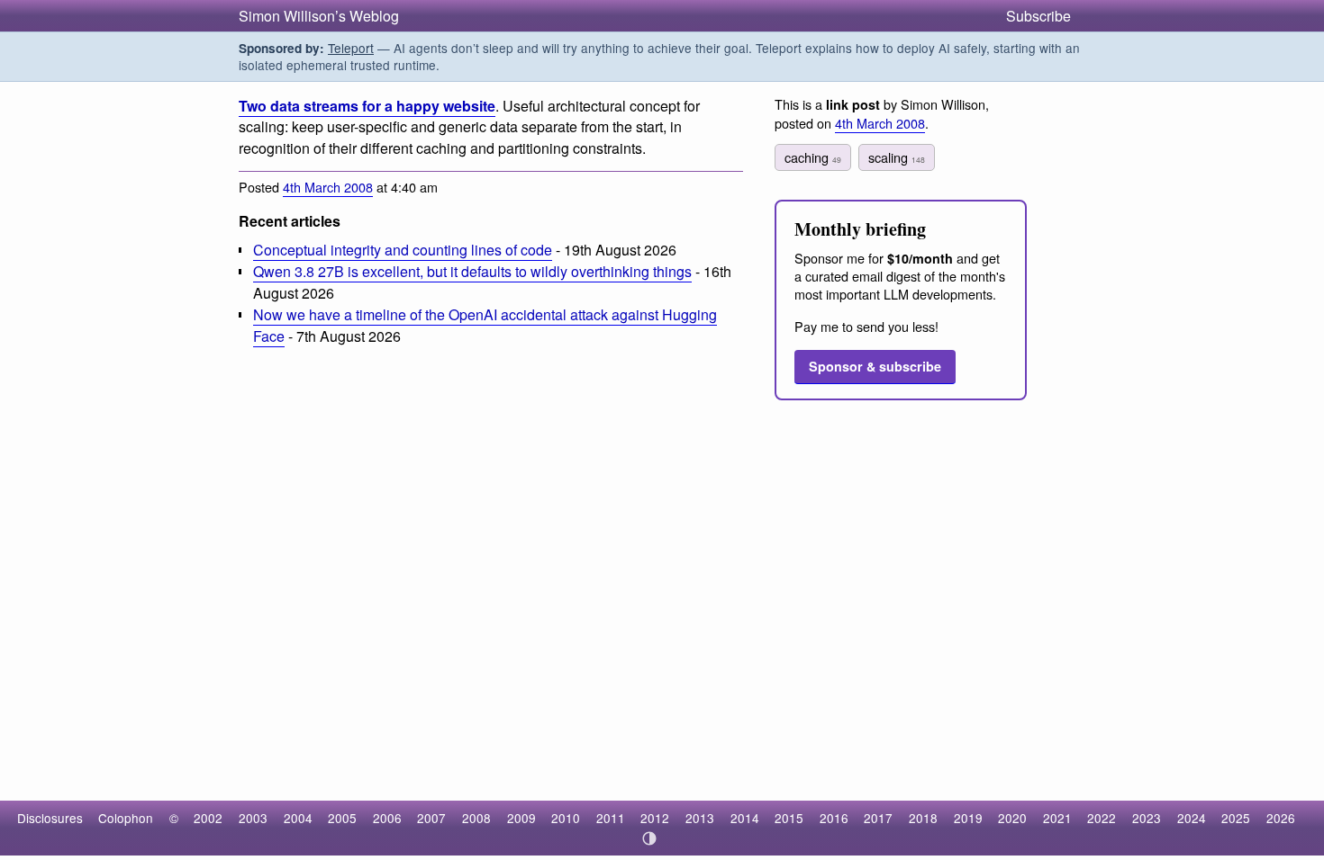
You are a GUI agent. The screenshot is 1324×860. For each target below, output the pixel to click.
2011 (610, 818)
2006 (387, 818)
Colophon (125, 818)
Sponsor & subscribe (875, 366)
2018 (923, 818)
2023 (1146, 818)
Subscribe (1038, 15)
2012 (654, 818)
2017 (878, 818)
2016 (834, 818)
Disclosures (50, 818)
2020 (1012, 818)
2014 (744, 818)
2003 (253, 818)
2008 (476, 818)
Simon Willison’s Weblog (319, 15)
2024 (1191, 818)
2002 (208, 818)
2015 (789, 818)
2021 (1057, 818)
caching (812, 157)
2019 (968, 818)
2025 (1235, 818)
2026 (1280, 818)
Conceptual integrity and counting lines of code (402, 249)
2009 (521, 818)
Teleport (351, 48)
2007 (431, 818)
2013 (699, 818)
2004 (298, 818)
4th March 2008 (328, 186)
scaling (896, 157)
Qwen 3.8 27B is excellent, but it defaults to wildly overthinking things (472, 271)
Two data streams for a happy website (367, 105)
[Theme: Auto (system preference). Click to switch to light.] (650, 838)
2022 (1101, 818)
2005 (342, 818)
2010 (565, 818)
